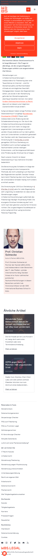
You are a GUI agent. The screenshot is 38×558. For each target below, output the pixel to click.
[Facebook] (11, 542)
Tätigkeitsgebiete (8, 507)
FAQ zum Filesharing (9, 422)
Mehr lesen (23, 31)
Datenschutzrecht (8, 486)
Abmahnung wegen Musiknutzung (14, 464)
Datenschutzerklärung (10, 533)
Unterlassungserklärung (10, 473)
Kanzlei (4, 503)
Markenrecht (6, 490)
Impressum (5, 529)
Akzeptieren (19, 38)
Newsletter (5, 520)
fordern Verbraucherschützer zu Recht (17, 101)
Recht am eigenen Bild (9, 477)
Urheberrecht (6, 456)
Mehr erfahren (11, 349)
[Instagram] (6, 542)
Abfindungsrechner (8, 430)
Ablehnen (20, 43)
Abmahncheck (6, 409)
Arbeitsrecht (6, 481)
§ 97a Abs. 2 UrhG (22, 140)
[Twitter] (15, 542)
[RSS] (28, 542)
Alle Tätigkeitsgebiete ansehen (13, 494)
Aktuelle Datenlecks (9, 439)
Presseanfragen (7, 516)
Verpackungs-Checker (9, 417)
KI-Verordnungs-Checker (10, 434)
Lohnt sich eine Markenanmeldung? (15, 443)
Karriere (4, 511)
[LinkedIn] (19, 542)
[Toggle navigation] (35, 9)
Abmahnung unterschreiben (12, 469)
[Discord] (23, 542)
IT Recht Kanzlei (7, 452)
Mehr (19, 48)
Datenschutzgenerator (10, 413)
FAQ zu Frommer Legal (10, 426)
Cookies (4, 537)
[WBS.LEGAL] (4, 9)
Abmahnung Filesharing (10, 460)
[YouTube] (2, 542)
